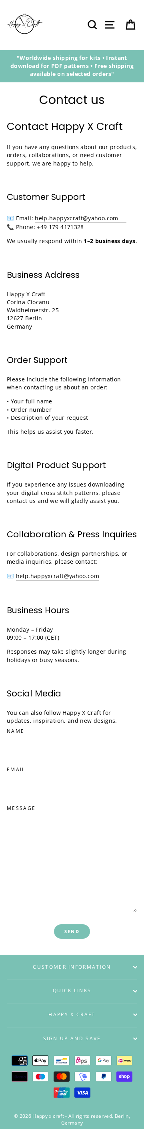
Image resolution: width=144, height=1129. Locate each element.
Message (21, 808)
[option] (72, 66)
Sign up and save (72, 1038)
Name (15, 731)
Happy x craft (71, 1014)
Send (72, 931)
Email (16, 769)
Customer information (72, 967)
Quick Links (72, 990)
